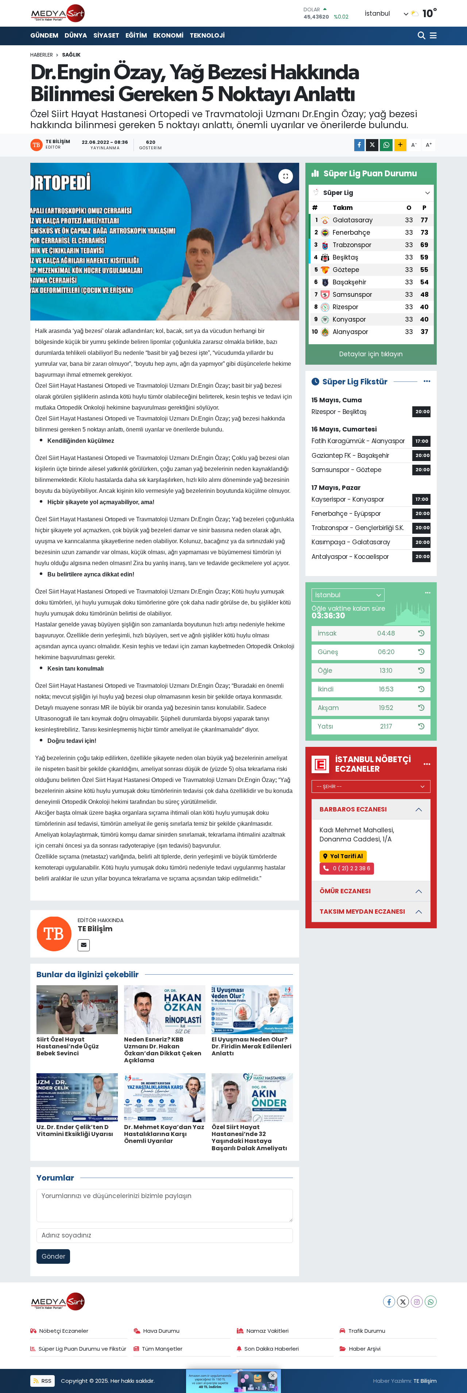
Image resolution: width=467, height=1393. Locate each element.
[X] (403, 1302)
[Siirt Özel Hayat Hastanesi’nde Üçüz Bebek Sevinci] (77, 1009)
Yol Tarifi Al (346, 856)
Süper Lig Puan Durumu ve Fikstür (82, 1348)
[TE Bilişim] (54, 933)
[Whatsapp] (431, 1302)
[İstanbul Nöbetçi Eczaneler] (427, 764)
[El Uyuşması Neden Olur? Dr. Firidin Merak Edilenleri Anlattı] (252, 1009)
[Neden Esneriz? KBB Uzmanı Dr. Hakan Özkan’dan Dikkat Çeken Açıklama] (164, 1009)
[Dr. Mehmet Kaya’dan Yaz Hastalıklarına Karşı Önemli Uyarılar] (164, 1097)
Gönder (53, 1256)
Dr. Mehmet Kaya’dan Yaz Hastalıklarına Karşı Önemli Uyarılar (164, 1134)
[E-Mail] (84, 945)
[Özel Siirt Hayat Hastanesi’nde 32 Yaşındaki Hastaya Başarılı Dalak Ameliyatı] (252, 1097)
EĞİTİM (136, 35)
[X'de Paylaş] (372, 145)
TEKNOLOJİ (207, 35)
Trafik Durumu (366, 1331)
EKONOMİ (168, 35)
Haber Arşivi (365, 1348)
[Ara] (422, 36)
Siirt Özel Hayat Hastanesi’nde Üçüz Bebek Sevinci (67, 1046)
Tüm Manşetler (162, 1348)
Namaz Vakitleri (268, 1331)
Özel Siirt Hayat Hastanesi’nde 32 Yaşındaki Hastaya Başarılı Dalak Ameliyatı (249, 1137)
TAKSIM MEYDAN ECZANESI (362, 911)
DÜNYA (76, 35)
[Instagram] (417, 1302)
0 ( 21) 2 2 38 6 (351, 868)
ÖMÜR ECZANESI (345, 891)
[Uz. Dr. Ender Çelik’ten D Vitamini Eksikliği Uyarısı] (77, 1097)
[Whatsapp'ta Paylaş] (386, 145)
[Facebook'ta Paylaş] (359, 145)
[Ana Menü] (432, 36)
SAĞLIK (71, 54)
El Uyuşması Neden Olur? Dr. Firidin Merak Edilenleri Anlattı (252, 1046)
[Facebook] (389, 1302)
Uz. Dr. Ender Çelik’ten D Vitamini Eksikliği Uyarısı (74, 1130)
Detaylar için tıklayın (371, 354)
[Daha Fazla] (400, 145)
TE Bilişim (95, 929)
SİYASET (106, 35)
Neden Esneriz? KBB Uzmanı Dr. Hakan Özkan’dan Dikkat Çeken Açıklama (162, 1050)
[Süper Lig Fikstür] (427, 381)
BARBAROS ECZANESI (353, 809)
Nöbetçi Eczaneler (63, 1331)
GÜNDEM (44, 35)
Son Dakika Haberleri (271, 1348)
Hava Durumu (161, 1331)
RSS (45, 1381)
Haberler (41, 54)
